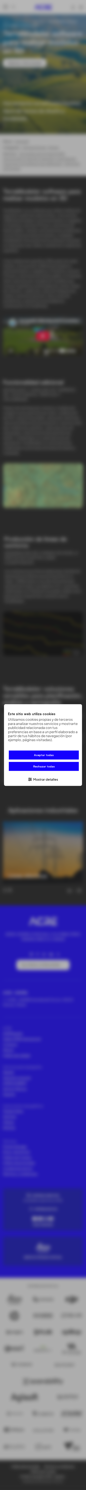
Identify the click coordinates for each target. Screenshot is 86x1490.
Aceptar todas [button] (44, 755)
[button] (43, 779)
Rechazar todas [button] (44, 766)
